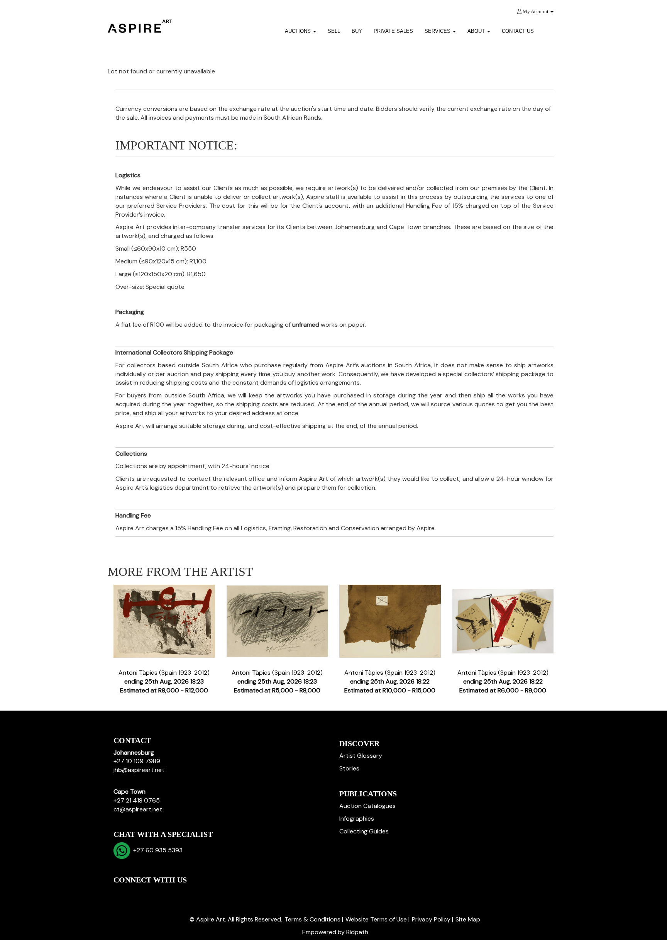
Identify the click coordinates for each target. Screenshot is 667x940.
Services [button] (438, 31)
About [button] (476, 31)
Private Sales (393, 31)
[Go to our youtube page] (153, 893)
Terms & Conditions (312, 919)
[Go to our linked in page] (137, 893)
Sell (334, 31)
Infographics (356, 818)
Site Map (467, 919)
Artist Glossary (360, 756)
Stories (349, 768)
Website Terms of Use (376, 919)
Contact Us (518, 31)
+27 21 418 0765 (136, 800)
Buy (357, 31)
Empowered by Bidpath (335, 932)
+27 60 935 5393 (156, 850)
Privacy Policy (431, 919)
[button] (549, 28)
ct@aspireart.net (137, 809)
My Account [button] (535, 11)
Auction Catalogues (367, 806)
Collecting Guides (364, 831)
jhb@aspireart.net (138, 770)
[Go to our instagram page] (169, 893)
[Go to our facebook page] (120, 893)
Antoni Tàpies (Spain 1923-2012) (164, 681)
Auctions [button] (298, 31)
